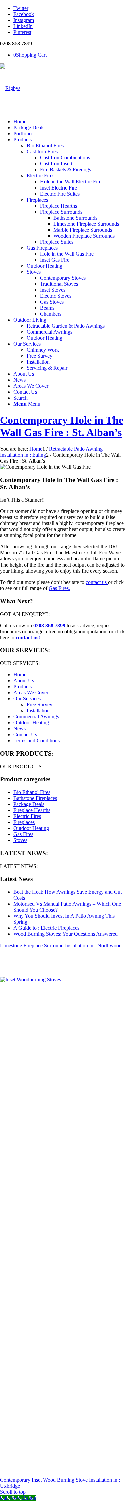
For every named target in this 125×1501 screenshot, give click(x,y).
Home (19, 674)
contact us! (28, 637)
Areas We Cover (30, 692)
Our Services (27, 698)
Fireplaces (24, 822)
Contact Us (25, 734)
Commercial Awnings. (36, 716)
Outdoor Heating (31, 722)
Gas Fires (23, 834)
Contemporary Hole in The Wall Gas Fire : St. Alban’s (61, 426)
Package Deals (28, 804)
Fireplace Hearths (31, 810)
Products (22, 686)
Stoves (20, 840)
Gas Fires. (59, 588)
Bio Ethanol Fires (31, 792)
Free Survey (39, 704)
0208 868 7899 (49, 625)
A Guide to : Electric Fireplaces (46, 928)
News (19, 728)
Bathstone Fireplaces (35, 798)
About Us (23, 680)
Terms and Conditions (36, 740)
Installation (38, 710)
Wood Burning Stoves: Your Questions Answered (65, 934)
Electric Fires (27, 816)
